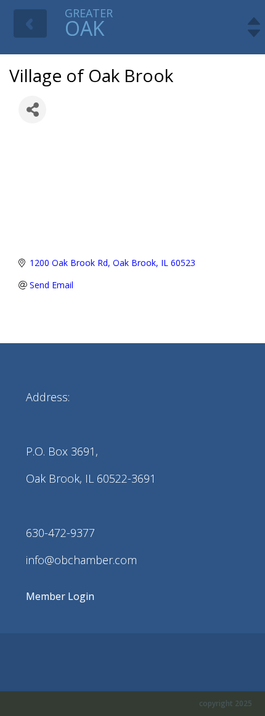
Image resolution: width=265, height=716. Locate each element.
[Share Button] (32, 109)
